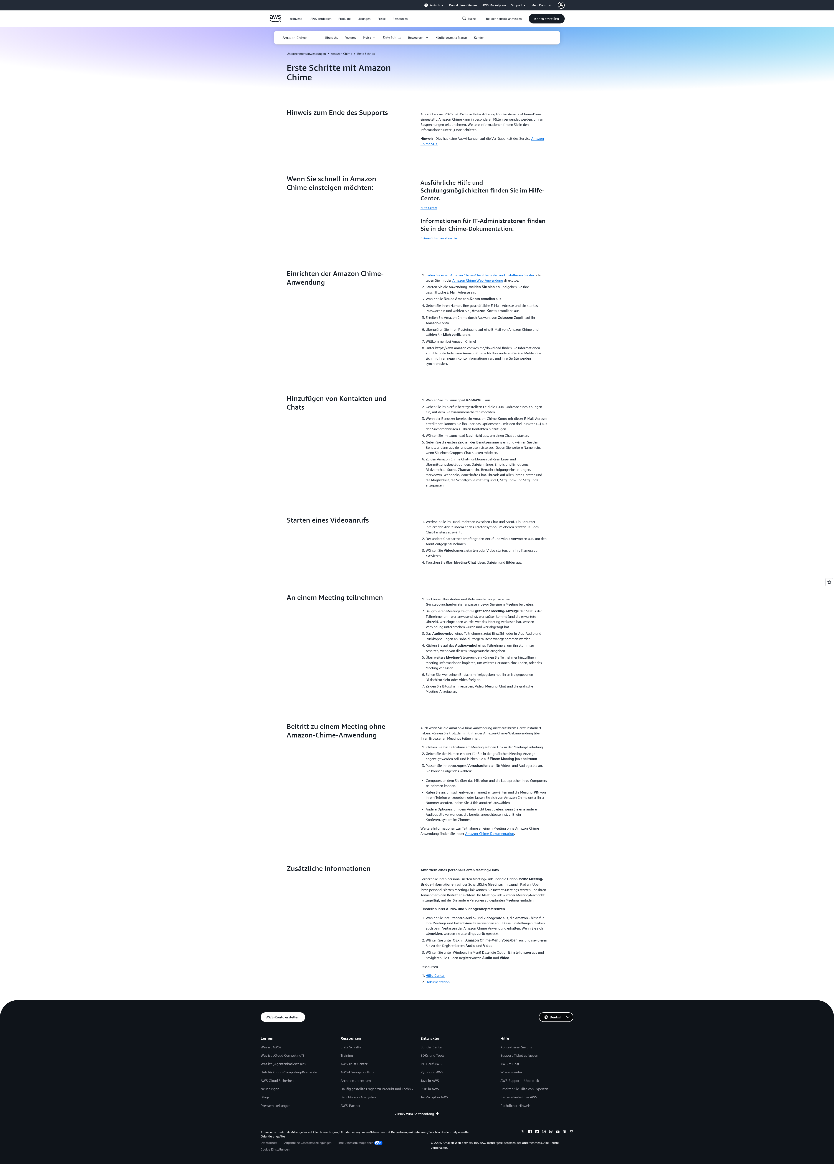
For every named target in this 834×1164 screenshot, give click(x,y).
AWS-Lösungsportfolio (358, 1072)
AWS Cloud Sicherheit (277, 1080)
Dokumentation (438, 982)
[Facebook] (530, 1132)
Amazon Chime (341, 53)
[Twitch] (551, 1132)
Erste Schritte (351, 1047)
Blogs (265, 1097)
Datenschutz (269, 1142)
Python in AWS (431, 1072)
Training (347, 1055)
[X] (523, 1132)
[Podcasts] (564, 1132)
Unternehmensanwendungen (306, 53)
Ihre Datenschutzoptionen (355, 1142)
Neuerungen (270, 1089)
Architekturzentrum (356, 1080)
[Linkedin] (537, 1132)
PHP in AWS (429, 1089)
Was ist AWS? (271, 1047)
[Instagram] (544, 1132)
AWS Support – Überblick (519, 1080)
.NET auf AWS (431, 1064)
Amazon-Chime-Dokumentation (489, 833)
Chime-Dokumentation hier (439, 238)
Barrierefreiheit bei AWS (518, 1097)
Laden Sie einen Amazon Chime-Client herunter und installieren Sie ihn (480, 275)
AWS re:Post (509, 1064)
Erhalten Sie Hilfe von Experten (524, 1089)
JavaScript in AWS (434, 1097)
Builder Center (431, 1047)
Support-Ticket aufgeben (519, 1055)
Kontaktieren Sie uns (516, 1047)
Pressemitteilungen (275, 1105)
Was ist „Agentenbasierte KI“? (283, 1064)
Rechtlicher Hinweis (515, 1105)
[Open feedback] (829, 582)
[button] (321, 19)
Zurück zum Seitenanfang (414, 1114)
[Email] (571, 1132)
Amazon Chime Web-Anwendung (477, 280)
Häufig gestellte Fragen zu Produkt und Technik (377, 1089)
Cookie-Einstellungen (275, 1149)
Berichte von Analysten (358, 1097)
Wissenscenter (511, 1072)
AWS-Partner (351, 1105)
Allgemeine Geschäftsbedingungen (307, 1142)
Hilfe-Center (428, 207)
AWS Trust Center (354, 1064)
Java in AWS (429, 1080)
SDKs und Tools (432, 1055)
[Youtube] (557, 1132)
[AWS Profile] (561, 5)
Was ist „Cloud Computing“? (282, 1055)
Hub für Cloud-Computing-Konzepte (289, 1072)
